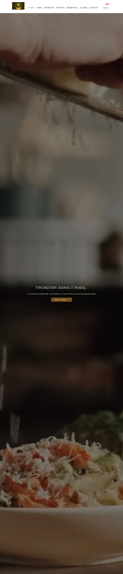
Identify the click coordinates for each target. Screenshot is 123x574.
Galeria (83, 8)
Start (31, 8)
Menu (40, 8)
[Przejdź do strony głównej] (18, 5)
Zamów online (60, 300)
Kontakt (93, 8)
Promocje (49, 8)
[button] (108, 3)
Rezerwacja (72, 8)
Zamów (106, 8)
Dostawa (60, 8)
